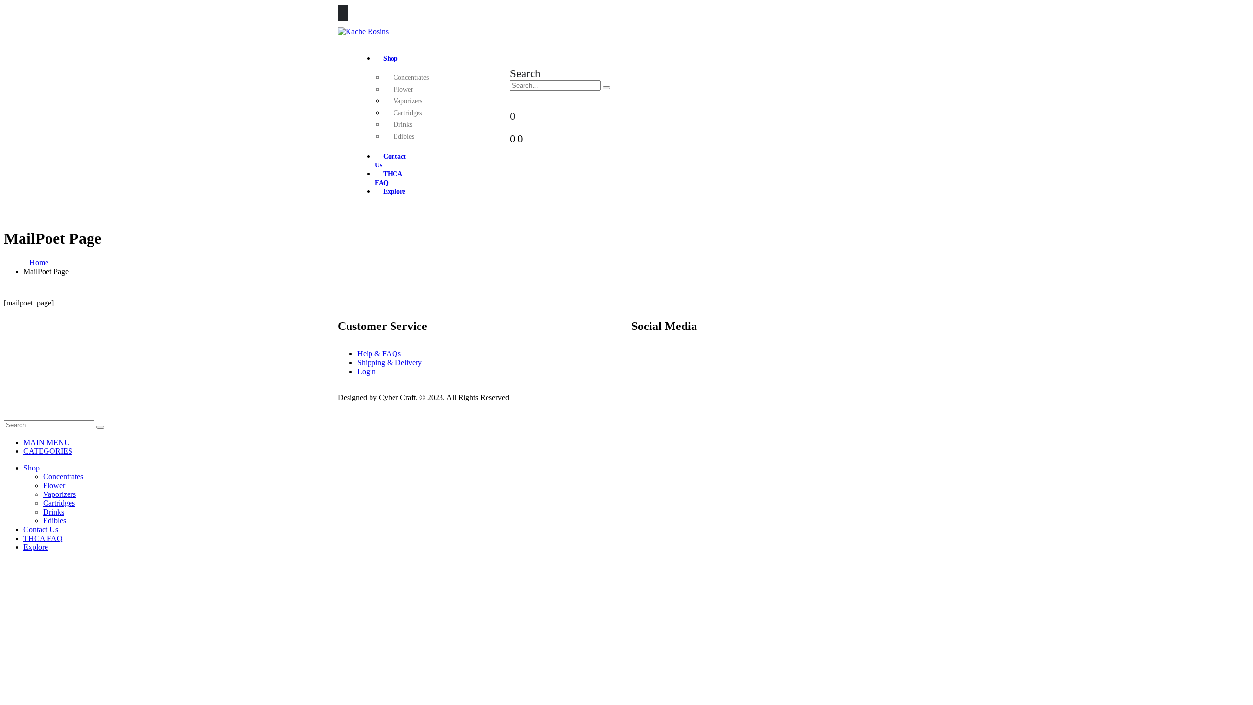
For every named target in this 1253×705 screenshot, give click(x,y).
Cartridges (408, 113)
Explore (394, 191)
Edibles (404, 136)
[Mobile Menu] (343, 13)
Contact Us (390, 161)
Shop (390, 58)
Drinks (403, 124)
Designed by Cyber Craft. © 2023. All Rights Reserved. (424, 397)
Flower (403, 89)
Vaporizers (408, 101)
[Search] (606, 87)
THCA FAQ (388, 178)
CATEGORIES (47, 451)
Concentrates (411, 77)
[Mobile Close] (10, 415)
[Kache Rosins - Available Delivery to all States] (363, 31)
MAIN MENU (46, 442)
